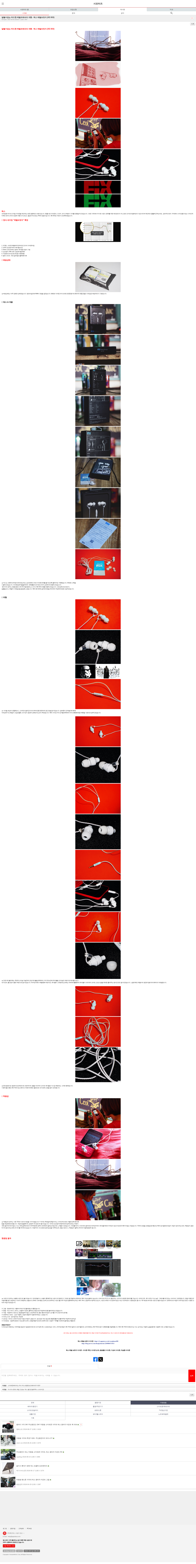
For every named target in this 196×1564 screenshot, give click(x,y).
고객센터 (21, 1528)
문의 (73, 13)
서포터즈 (98, 3)
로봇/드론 (97, 1410)
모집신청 (73, 9)
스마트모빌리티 (32, 1410)
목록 (192, 24)
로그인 (5, 1528)
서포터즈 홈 (24, 9)
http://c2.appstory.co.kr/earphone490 (106, 1341)
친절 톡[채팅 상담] (9, 1546)
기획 (32, 1418)
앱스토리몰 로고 (4, 1534)
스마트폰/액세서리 (163, 1406)
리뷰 (25, 13)
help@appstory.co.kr (14, 1536)
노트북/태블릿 (163, 1414)
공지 (122, 13)
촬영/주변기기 (98, 1406)
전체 (32, 1402)
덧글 (49, 1366)
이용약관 (19, 1551)
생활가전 (32, 1414)
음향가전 (98, 1402)
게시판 (122, 9)
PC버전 (29, 1528)
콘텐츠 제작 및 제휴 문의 (31, 1551)
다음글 (21, 1385)
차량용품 (163, 1402)
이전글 (23, 1389)
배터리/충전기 (33, 1406)
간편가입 (12, 1528)
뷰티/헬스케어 (98, 1414)
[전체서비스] (2, 3)
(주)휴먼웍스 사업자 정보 (15, 1533)
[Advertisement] (69, 1508)
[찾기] (171, 13)
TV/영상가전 (163, 1410)
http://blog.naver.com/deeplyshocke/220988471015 (98, 1343)
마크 (171, 9)
